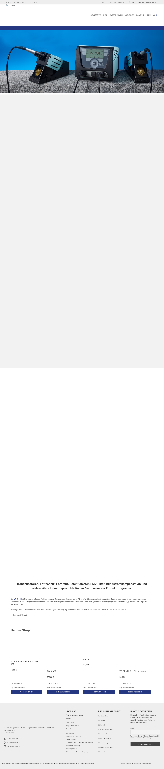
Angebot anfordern (72, 726)
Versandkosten (19, 687)
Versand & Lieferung (73, 745)
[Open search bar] (157, 15)
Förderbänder (103, 752)
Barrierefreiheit (71, 739)
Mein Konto (70, 722)
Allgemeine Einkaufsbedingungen (77, 752)
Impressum (107, 2)
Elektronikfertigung (104, 738)
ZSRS (86, 659)
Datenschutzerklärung (124, 2)
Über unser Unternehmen (75, 715)
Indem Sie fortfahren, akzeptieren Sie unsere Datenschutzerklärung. (145, 737)
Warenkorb (70, 729)
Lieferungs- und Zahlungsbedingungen (79, 742)
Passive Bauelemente (105, 747)
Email (132, 728)
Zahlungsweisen (71, 749)
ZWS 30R (51, 671)
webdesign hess (146, 763)
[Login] (154, 15)
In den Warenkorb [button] (26, 692)
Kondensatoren (103, 716)
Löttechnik (101, 725)
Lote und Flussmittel (105, 729)
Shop (105, 15)
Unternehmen (116, 15)
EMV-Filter (102, 720)
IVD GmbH (17, 599)
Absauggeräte (103, 734)
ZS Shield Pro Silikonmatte (132, 671)
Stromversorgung (104, 743)
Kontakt (140, 15)
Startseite (95, 15)
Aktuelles (129, 15)
